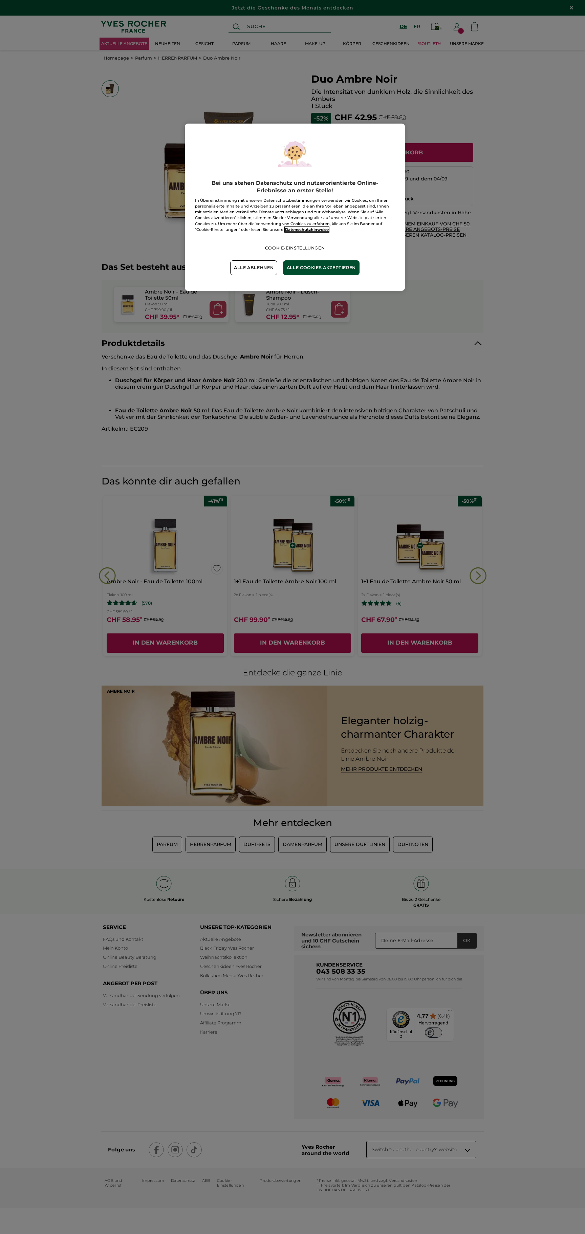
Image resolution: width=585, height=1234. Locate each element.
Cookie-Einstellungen (295, 248)
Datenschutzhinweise (307, 229)
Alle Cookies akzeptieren (321, 267)
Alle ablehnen (254, 267)
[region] (295, 207)
